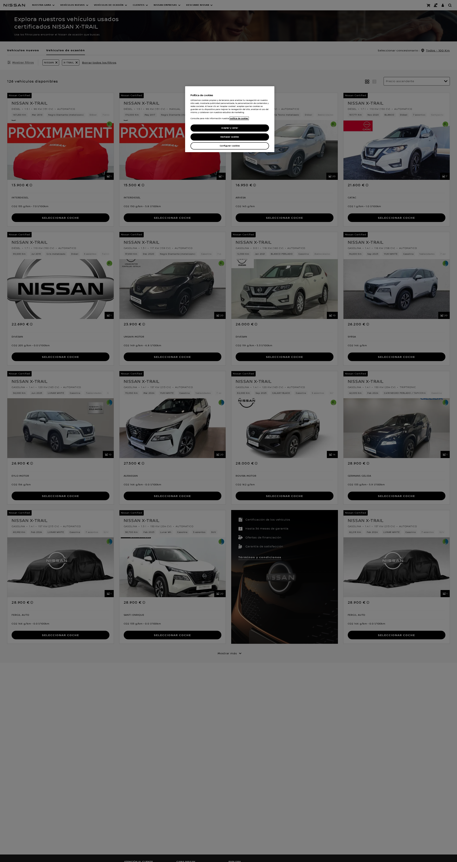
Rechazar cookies (229, 137)
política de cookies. (239, 118)
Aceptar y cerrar (229, 128)
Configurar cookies (230, 146)
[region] (229, 119)
